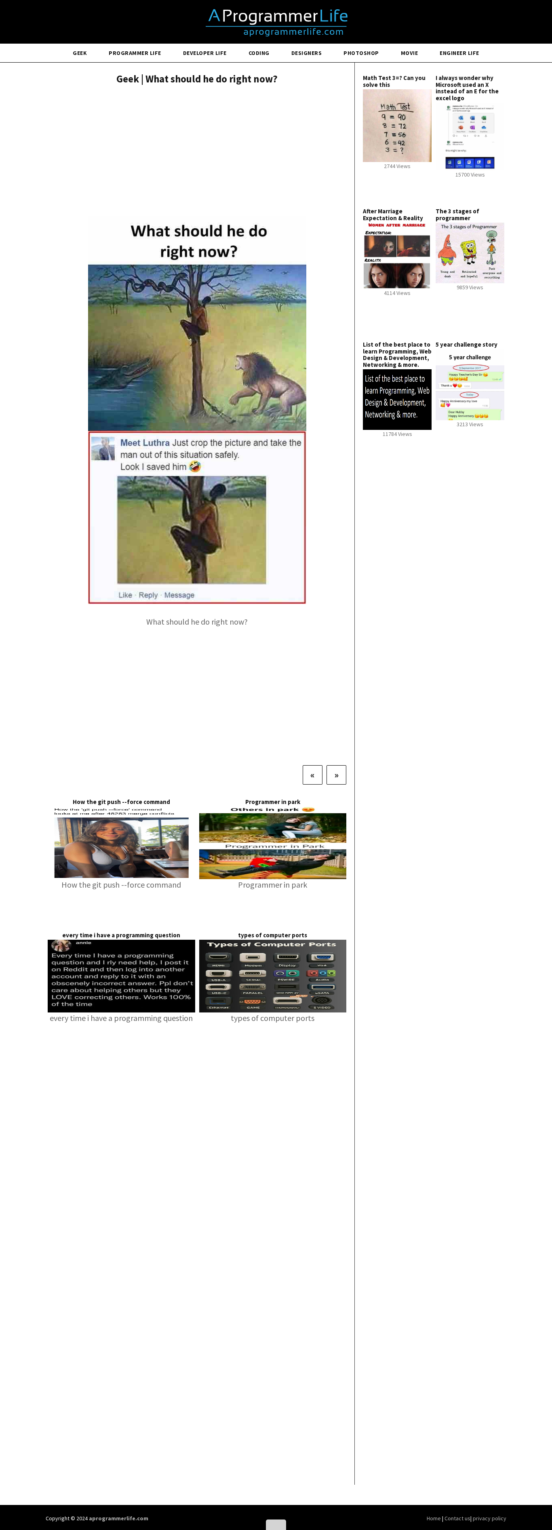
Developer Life (205, 53)
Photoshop (361, 53)
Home (434, 1518)
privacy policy (489, 1518)
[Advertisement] (197, 151)
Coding (259, 53)
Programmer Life (135, 53)
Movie (409, 53)
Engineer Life (459, 53)
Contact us (457, 1518)
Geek (80, 53)
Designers (306, 53)
